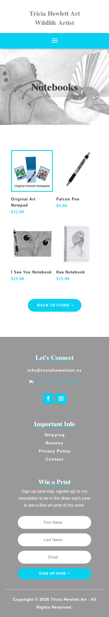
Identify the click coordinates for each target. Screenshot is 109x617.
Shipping (54, 434)
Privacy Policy (55, 451)
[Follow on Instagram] (61, 398)
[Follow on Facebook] (48, 398)
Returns (54, 443)
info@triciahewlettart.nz (54, 370)
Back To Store (53, 305)
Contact (54, 459)
